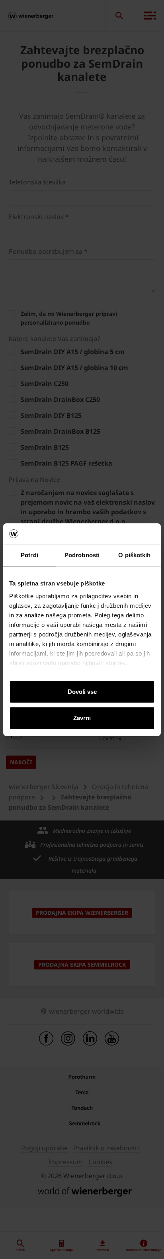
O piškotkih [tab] (134, 555)
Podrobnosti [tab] (82, 555)
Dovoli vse (82, 691)
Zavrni (82, 718)
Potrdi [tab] (29, 555)
